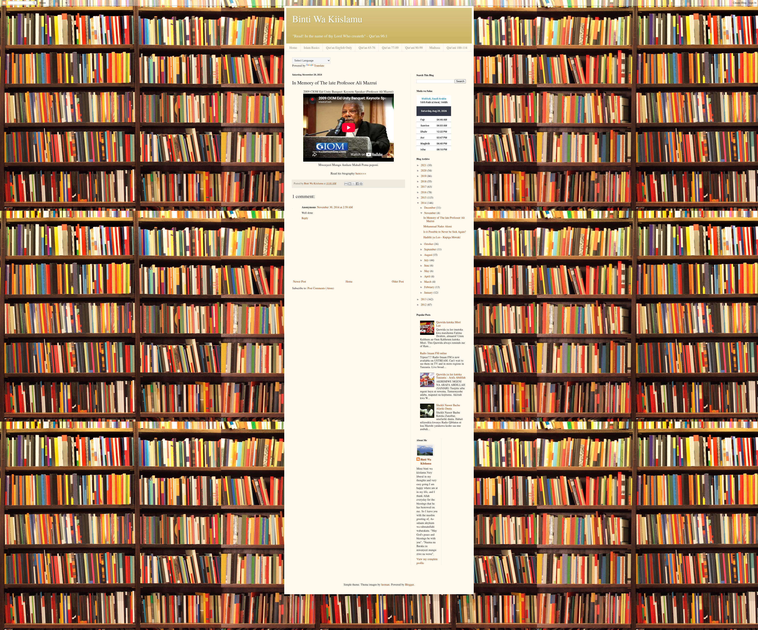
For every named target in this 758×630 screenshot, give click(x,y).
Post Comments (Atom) (321, 288)
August (428, 255)
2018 (424, 181)
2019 (424, 176)
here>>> (361, 173)
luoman (385, 584)
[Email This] (346, 184)
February (429, 287)
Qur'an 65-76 (367, 47)
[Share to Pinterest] (361, 184)
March (428, 281)
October (429, 244)
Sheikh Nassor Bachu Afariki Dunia (448, 406)
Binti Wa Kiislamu (327, 18)
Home (293, 47)
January (428, 292)
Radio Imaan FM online (433, 353)
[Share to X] (354, 184)
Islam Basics (311, 47)
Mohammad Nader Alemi (437, 226)
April (427, 276)
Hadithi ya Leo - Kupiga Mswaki (441, 237)
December (430, 207)
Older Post (398, 281)
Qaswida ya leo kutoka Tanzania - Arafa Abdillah (450, 376)
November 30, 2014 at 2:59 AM (335, 207)
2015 (424, 197)
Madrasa (434, 47)
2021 (424, 165)
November (430, 213)
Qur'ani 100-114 (457, 47)
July (427, 260)
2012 (424, 304)
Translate (319, 65)
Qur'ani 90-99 (414, 47)
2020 (424, 170)
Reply (305, 218)
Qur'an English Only (339, 47)
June (427, 265)
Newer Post (299, 281)
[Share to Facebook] (357, 184)
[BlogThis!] (350, 184)
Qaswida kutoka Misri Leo (448, 323)
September (430, 249)
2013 (424, 299)
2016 (424, 192)
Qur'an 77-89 (390, 47)
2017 (424, 186)
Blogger (409, 584)
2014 (424, 203)
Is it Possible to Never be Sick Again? (444, 232)
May (427, 271)
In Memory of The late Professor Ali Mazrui (444, 219)
